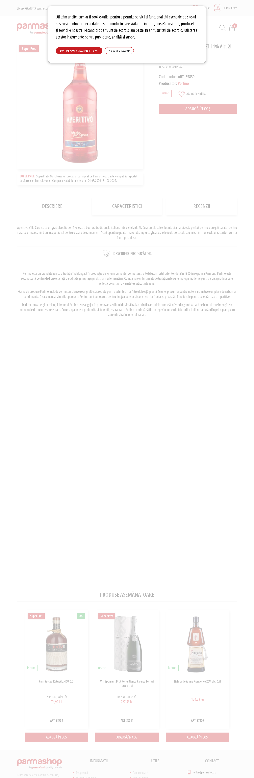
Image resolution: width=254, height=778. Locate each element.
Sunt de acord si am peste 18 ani (79, 50)
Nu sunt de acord (119, 50)
